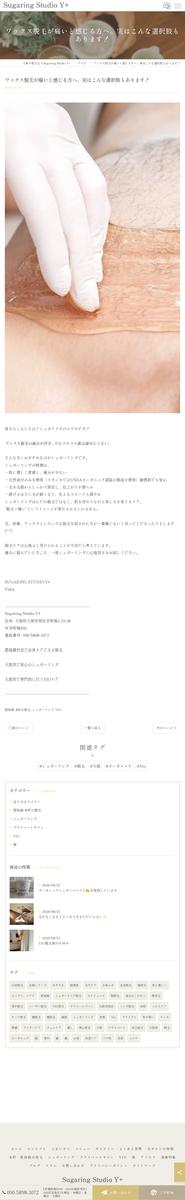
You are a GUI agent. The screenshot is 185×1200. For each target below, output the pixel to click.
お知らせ (108, 985)
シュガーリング (43, 709)
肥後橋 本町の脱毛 (18, 709)
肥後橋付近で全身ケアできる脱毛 (34, 650)
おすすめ (58, 985)
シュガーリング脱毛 (68, 996)
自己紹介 (137, 1028)
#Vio (141, 766)
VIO (58, 709)
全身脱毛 (126, 985)
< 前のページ (19, 727)
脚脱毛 (51, 1017)
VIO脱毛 (58, 1006)
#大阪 (95, 766)
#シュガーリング (54, 766)
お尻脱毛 (17, 985)
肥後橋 (45, 996)
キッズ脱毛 (19, 1017)
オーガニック (20, 1038)
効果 (102, 1017)
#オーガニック (119, 766)
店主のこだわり (136, 996)
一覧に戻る (92, 727)
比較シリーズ (37, 985)
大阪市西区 (106, 1006)
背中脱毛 (17, 1006)
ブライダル (129, 1017)
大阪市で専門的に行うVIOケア (32, 679)
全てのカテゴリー (26, 801)
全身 (120, 1038)
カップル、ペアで (23, 996)
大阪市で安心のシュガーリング (32, 664)
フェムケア (54, 1028)
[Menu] (177, 5)
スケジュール (96, 996)
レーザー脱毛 (37, 1006)
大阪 (99, 1028)
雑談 (64, 1017)
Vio (113, 1017)
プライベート (117, 1028)
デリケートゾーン (81, 1006)
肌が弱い (148, 1017)
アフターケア (32, 1028)
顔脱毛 (142, 985)
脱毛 (167, 1028)
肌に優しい (159, 985)
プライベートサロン (28, 827)
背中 (47, 1038)
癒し (70, 1028)
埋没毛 (156, 996)
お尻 (76, 1038)
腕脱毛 (36, 1017)
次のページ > (166, 727)
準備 (14, 1028)
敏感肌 (74, 985)
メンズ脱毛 (127, 1006)
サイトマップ (144, 1165)
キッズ (164, 1017)
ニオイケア (159, 1006)
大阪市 (153, 1028)
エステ (133, 1038)
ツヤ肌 (107, 1038)
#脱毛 (79, 766)
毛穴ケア (90, 985)
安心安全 (85, 1028)
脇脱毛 (115, 996)
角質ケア (91, 1038)
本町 (143, 1006)
